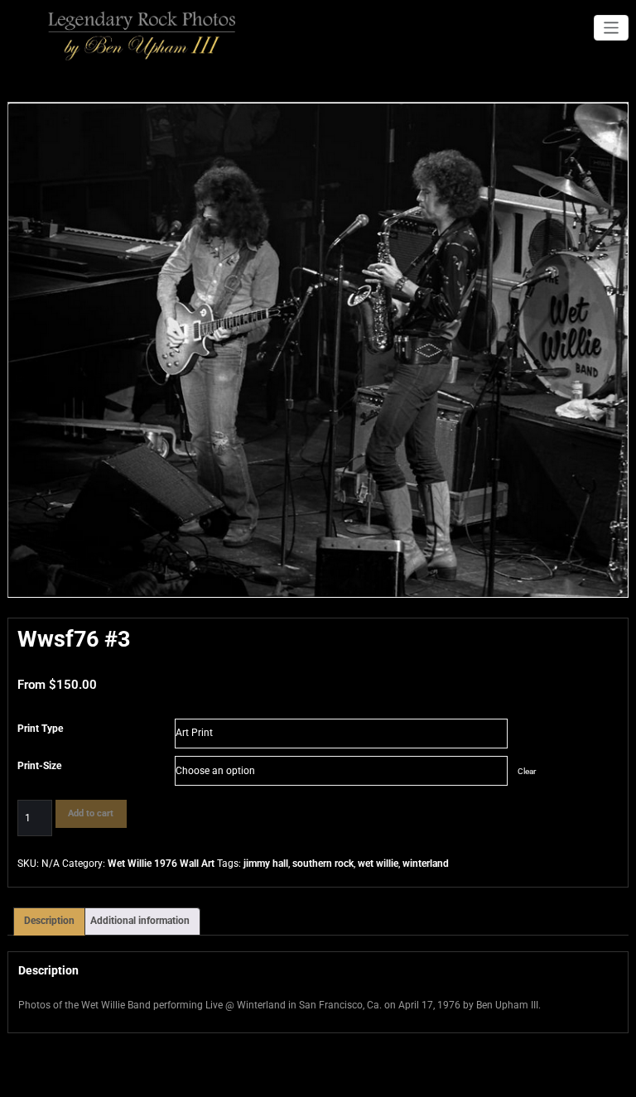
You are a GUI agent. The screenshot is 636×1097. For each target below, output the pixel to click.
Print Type (40, 728)
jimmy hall (265, 863)
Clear (527, 771)
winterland (425, 863)
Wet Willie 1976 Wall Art (161, 863)
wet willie (378, 863)
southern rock (323, 863)
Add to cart (90, 813)
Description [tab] (49, 920)
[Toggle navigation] (611, 28)
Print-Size (39, 766)
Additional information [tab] (140, 920)
